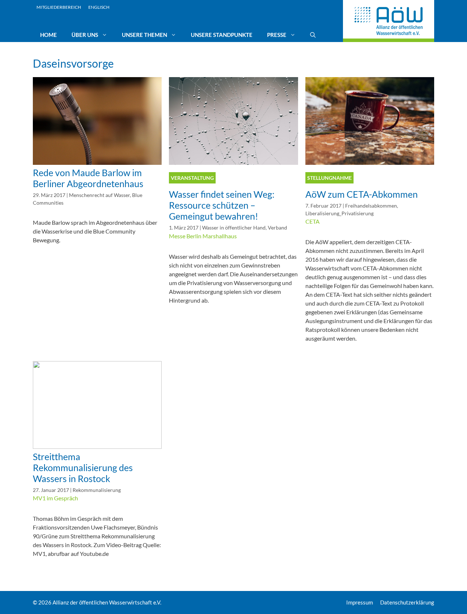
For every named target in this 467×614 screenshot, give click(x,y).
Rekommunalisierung (97, 490)
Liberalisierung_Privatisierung (339, 213)
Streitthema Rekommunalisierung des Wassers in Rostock (83, 467)
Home (48, 34)
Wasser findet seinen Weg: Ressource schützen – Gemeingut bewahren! (221, 205)
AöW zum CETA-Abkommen (361, 194)
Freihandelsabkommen (371, 206)
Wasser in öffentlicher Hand (234, 228)
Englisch (98, 7)
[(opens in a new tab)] (97, 162)
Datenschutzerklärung (407, 602)
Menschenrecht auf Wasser (99, 195)
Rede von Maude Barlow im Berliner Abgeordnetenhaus (88, 178)
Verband (277, 228)
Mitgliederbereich (58, 7)
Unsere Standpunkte (221, 34)
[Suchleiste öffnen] (313, 34)
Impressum (359, 602)
